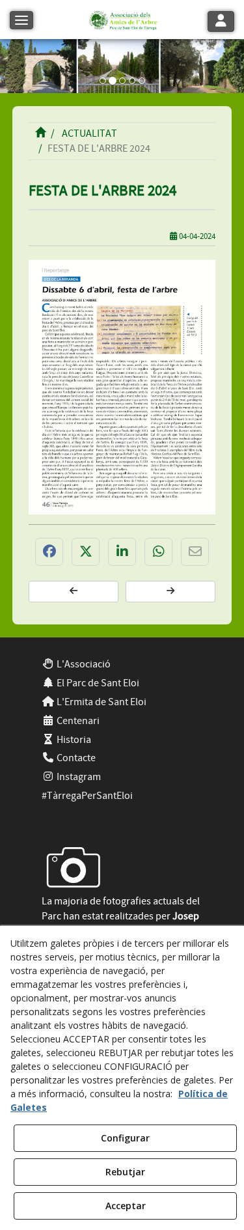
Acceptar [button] (125, 1205)
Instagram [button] (78, 776)
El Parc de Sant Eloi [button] (97, 683)
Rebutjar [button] (125, 1172)
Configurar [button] (125, 1138)
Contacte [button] (75, 757)
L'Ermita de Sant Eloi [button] (100, 701)
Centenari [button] (77, 720)
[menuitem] (122, 664)
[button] (121, 20)
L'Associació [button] (83, 664)
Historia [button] (73, 739)
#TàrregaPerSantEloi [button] (87, 795)
